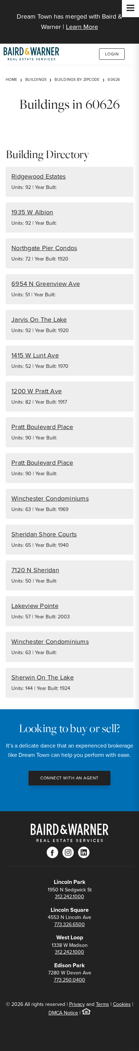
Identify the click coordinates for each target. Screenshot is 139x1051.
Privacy (77, 1004)
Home (11, 79)
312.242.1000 (69, 896)
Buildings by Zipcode (77, 79)
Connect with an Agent (69, 778)
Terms (102, 1004)
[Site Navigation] (130, 8)
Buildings (35, 79)
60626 (114, 79)
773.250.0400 (69, 979)
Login (112, 54)
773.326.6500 (69, 924)
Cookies (122, 1004)
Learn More (82, 26)
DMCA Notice (63, 1012)
